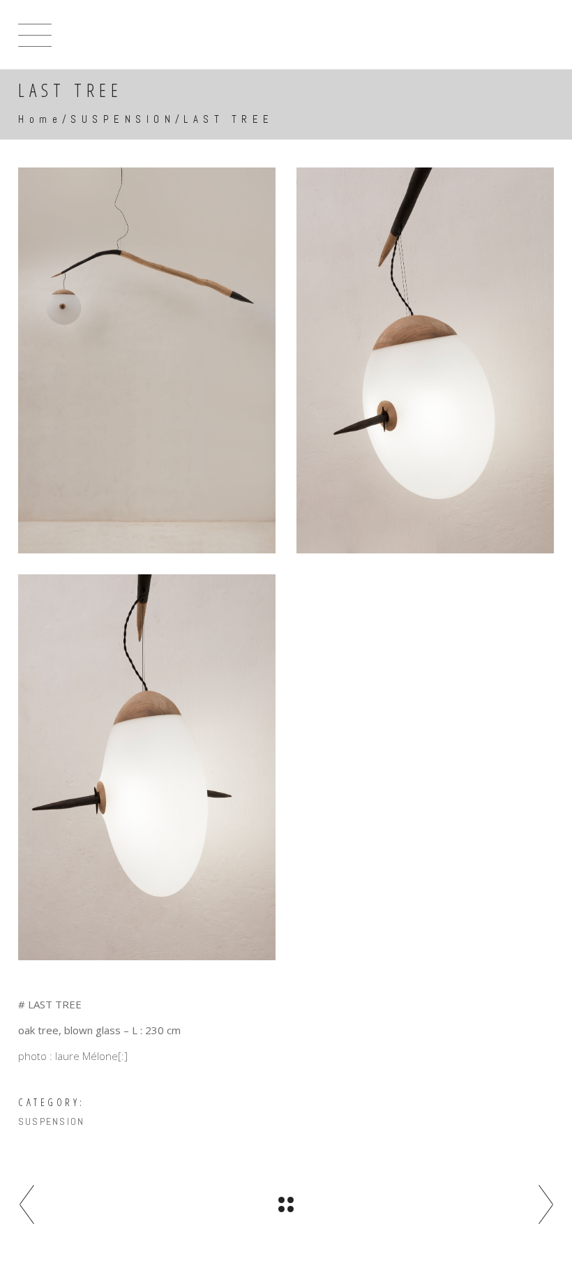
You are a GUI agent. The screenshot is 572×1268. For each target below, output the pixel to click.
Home (40, 119)
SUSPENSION (122, 119)
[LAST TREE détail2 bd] (147, 767)
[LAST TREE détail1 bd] (425, 360)
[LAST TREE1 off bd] (147, 360)
